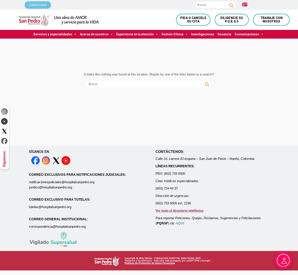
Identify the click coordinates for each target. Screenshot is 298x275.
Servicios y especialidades (52, 34)
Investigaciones (202, 34)
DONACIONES (38, 5)
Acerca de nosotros (94, 34)
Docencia (224, 34)
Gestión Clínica (172, 34)
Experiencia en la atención (135, 34)
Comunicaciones (247, 34)
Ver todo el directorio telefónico (180, 210)
